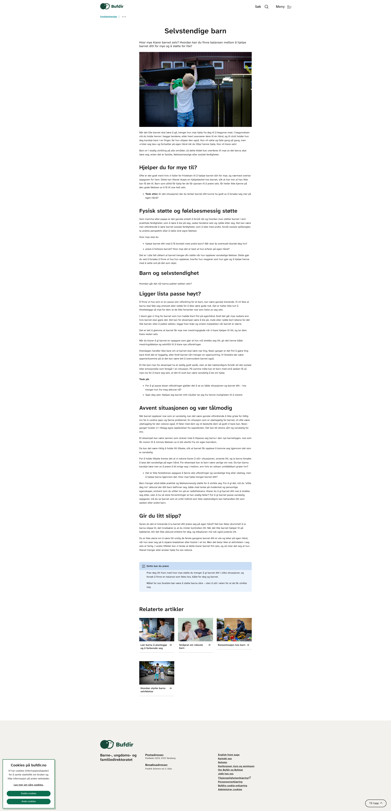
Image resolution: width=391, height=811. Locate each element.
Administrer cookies (230, 789)
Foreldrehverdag (108, 17)
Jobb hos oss (226, 774)
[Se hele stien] (124, 16)
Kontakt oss (225, 758)
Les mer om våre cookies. (29, 785)
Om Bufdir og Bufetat (230, 770)
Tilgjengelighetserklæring (233, 778)
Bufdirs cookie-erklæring (232, 786)
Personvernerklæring (230, 782)
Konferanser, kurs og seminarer (236, 766)
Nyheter (222, 762)
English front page (229, 755)
